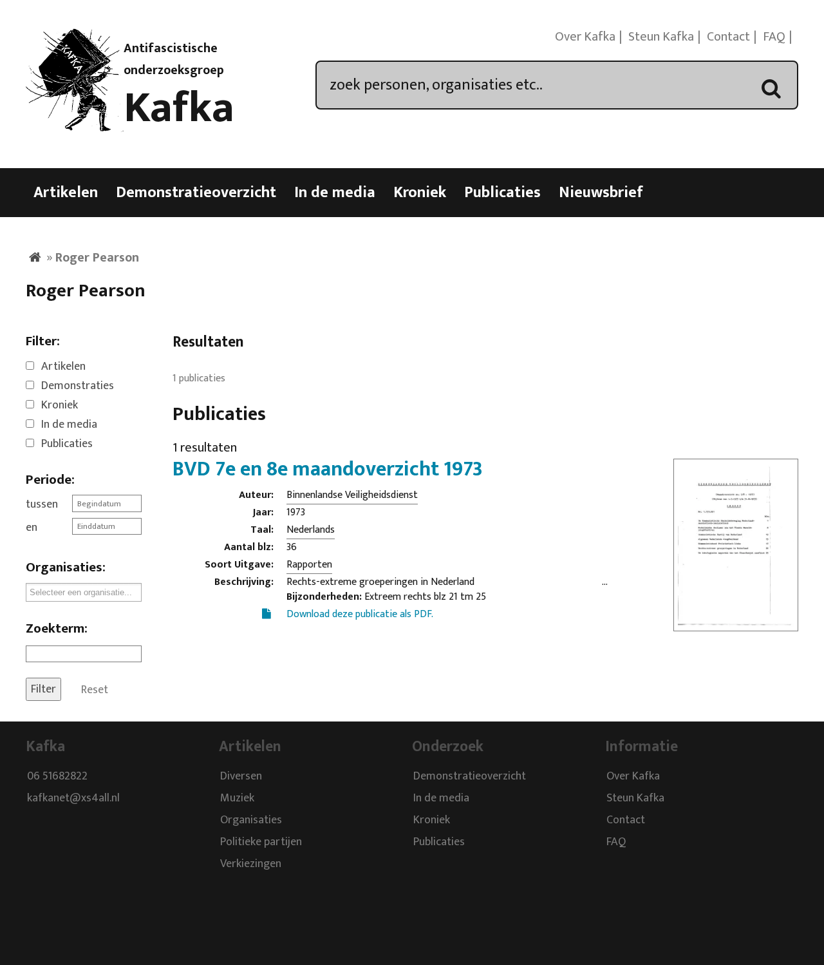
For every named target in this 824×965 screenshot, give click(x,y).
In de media (334, 192)
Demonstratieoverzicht (196, 192)
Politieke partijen (261, 842)
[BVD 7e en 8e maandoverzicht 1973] (736, 623)
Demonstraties (77, 386)
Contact (728, 37)
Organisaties (251, 820)
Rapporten (309, 564)
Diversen (241, 777)
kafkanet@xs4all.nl (73, 798)
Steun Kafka (661, 37)
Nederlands (310, 530)
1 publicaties (199, 378)
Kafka (179, 108)
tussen (42, 504)
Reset (94, 689)
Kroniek (419, 192)
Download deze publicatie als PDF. (359, 614)
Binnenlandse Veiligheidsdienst (352, 495)
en (31, 527)
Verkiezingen (250, 864)
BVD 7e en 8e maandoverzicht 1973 (328, 469)
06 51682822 (57, 777)
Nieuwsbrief (601, 192)
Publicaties (502, 192)
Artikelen (65, 192)
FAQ (774, 37)
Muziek (237, 798)
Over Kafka (585, 37)
